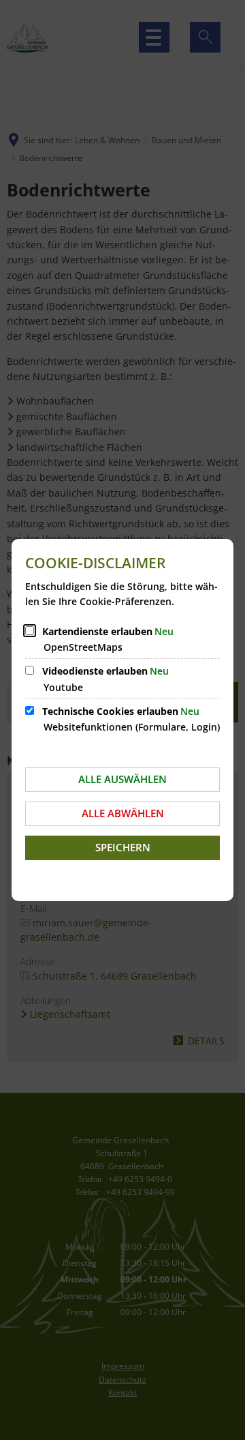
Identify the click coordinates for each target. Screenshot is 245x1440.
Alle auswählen (122, 779)
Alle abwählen (123, 813)
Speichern (122, 847)
